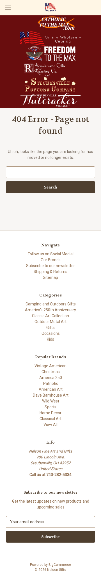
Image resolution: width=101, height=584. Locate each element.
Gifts (50, 327)
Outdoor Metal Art (50, 321)
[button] (56, 23)
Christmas (51, 371)
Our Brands (51, 260)
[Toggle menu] (7, 7)
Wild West (50, 401)
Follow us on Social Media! (51, 254)
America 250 (50, 377)
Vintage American (50, 366)
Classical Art (50, 418)
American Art (51, 389)
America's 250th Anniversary (50, 310)
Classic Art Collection (50, 316)
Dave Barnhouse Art (50, 395)
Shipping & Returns (50, 271)
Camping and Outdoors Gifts (51, 304)
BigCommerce (60, 565)
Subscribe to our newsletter (50, 265)
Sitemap (50, 277)
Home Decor (50, 413)
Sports (50, 407)
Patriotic (50, 383)
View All (50, 424)
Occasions (51, 333)
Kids (50, 339)
